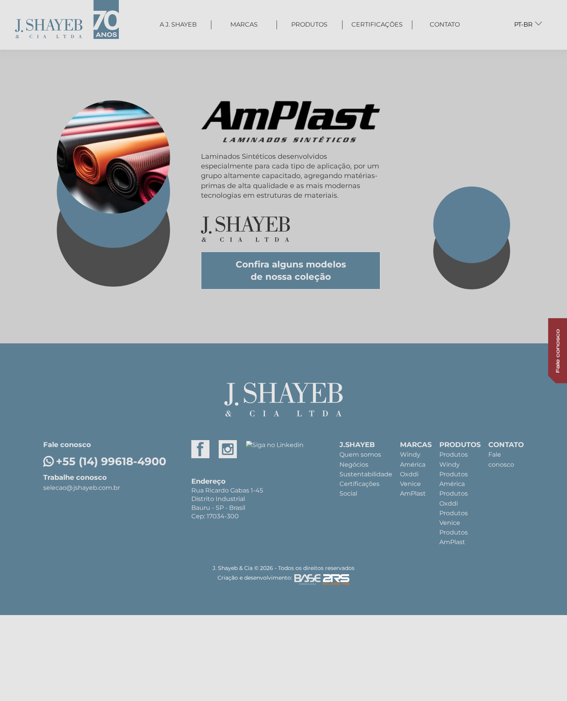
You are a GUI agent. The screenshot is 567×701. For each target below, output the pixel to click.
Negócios (353, 464)
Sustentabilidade (365, 474)
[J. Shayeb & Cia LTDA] (67, 21)
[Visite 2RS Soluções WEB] (336, 581)
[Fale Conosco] (543, 350)
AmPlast (413, 493)
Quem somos (360, 454)
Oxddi (409, 474)
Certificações (377, 24)
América (412, 464)
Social (348, 493)
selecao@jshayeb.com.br (81, 487)
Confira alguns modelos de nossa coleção (291, 270)
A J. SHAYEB (178, 24)
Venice (410, 484)
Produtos (309, 24)
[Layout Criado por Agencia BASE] (307, 581)
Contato (445, 24)
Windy (410, 454)
